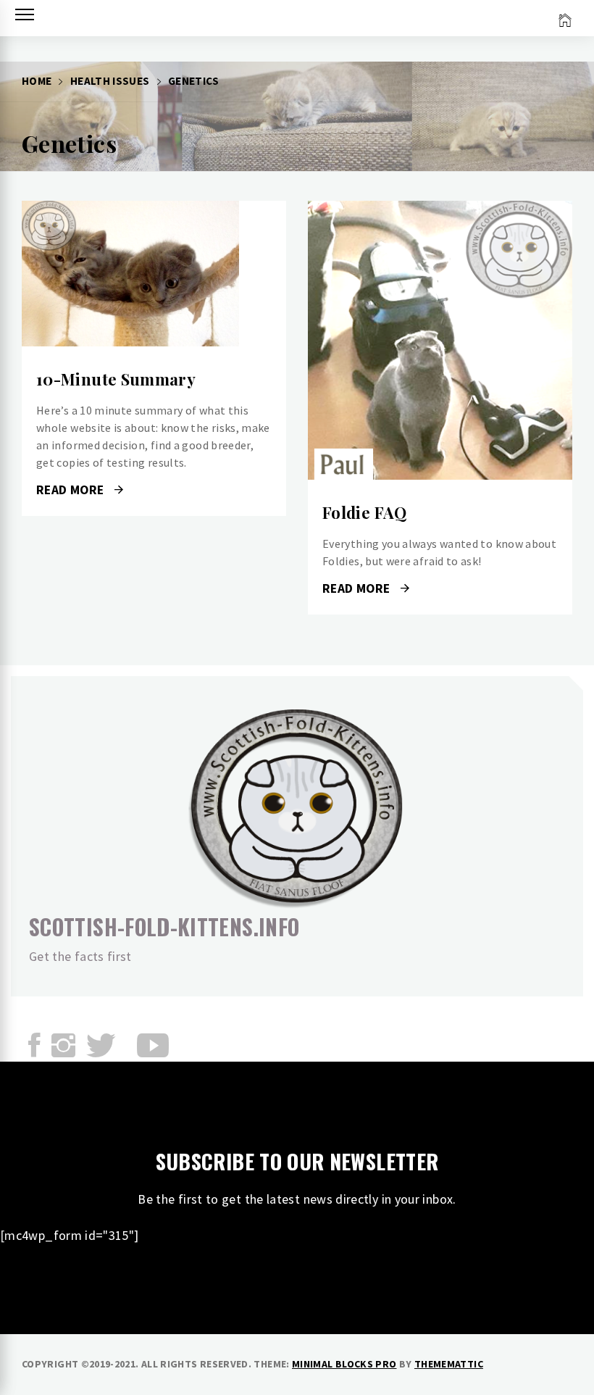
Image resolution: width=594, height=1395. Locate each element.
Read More (154, 274)
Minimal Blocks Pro (344, 1363)
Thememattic (448, 1363)
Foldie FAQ (364, 512)
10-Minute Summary (116, 379)
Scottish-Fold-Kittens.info (164, 926)
